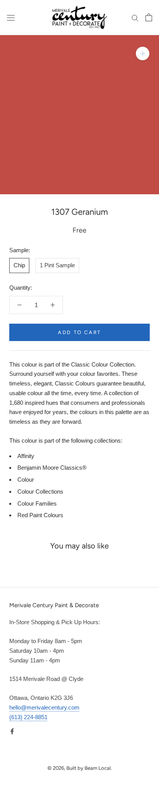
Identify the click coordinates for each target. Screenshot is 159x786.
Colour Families (37, 503)
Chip (19, 265)
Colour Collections (40, 491)
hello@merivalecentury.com (44, 707)
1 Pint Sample (57, 265)
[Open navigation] (11, 17)
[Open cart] (148, 17)
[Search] (135, 17)
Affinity (25, 456)
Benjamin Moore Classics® (51, 467)
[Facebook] (12, 731)
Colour (25, 479)
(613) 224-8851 (28, 717)
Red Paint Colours (40, 515)
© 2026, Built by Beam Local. (79, 768)
